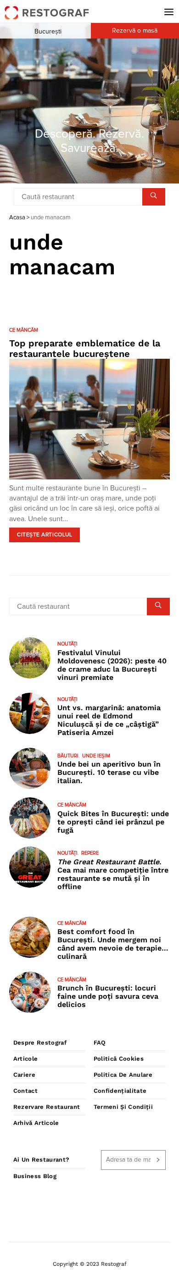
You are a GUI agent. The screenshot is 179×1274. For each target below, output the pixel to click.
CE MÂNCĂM (23, 330)
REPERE (90, 853)
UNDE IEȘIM (96, 755)
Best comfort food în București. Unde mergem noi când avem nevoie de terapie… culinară (112, 944)
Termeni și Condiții (123, 1106)
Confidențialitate (120, 1090)
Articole (25, 1058)
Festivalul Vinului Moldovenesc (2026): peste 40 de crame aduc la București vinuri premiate (112, 665)
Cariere (24, 1074)
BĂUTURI (67, 755)
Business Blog (34, 1176)
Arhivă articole (36, 1122)
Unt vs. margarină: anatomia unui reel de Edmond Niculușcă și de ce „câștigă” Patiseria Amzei (109, 720)
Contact (25, 1090)
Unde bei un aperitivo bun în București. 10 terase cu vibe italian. (109, 772)
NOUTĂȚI (67, 643)
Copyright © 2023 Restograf (90, 1264)
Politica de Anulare (123, 1074)
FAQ (100, 1042)
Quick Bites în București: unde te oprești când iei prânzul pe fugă (113, 821)
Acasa (17, 218)
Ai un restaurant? (41, 1159)
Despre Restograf (40, 1042)
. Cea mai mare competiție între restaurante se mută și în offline (112, 874)
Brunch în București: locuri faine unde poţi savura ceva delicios (107, 996)
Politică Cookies (119, 1058)
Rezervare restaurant (46, 1106)
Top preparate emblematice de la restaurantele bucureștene (84, 348)
